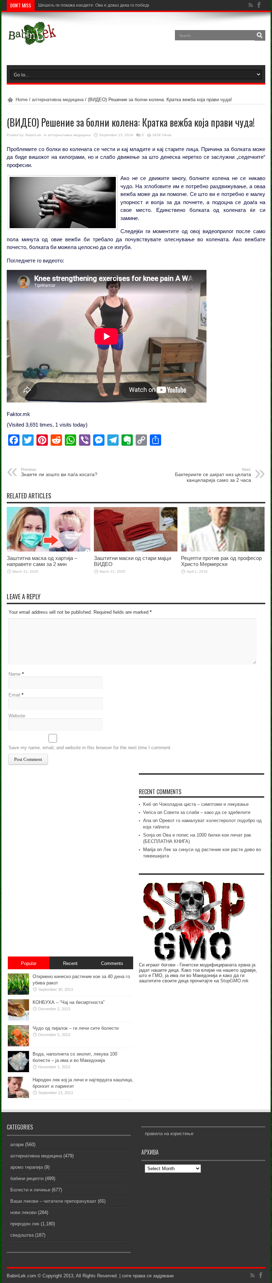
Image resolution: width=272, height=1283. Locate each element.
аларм (17, 1144)
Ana (147, 820)
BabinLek (33, 135)
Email (14, 695)
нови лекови (23, 1212)
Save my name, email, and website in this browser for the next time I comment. (90, 747)
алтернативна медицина (58, 99)
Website (16, 715)
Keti (147, 804)
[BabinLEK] (32, 40)
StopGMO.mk (234, 980)
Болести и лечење (30, 1189)
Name (14, 674)
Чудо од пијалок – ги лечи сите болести (76, 1028)
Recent (70, 963)
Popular (28, 963)
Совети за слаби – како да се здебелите (207, 812)
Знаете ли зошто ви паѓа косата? (59, 472)
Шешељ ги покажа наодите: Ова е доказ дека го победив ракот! (102, 5)
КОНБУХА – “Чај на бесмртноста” (68, 1002)
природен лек (24, 1223)
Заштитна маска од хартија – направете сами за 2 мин (42, 561)
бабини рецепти (27, 1178)
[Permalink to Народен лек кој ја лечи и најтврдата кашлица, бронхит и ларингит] (18, 1096)
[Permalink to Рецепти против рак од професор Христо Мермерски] (223, 550)
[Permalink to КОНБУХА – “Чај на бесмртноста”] (18, 1019)
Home (22, 99)
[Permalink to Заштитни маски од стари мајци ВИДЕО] (135, 550)
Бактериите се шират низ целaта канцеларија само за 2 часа (213, 475)
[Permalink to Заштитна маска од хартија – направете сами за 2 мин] (48, 550)
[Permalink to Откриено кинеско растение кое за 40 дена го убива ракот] (18, 993)
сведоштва (22, 1235)
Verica (149, 812)
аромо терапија (26, 1167)
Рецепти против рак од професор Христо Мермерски (221, 561)
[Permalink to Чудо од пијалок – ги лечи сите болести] (18, 1044)
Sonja (149, 835)
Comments (112, 963)
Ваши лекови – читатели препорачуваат (53, 1201)
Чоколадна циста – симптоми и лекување (204, 804)
